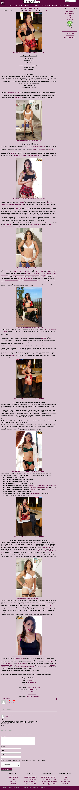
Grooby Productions (45, 547)
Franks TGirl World (42, 149)
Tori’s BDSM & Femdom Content (31, 10)
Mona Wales (21, 202)
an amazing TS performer (13, 92)
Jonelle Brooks (16, 275)
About (65, 777)
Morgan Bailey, (48, 550)
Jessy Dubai (43, 337)
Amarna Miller (49, 210)
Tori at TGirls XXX (32, 694)
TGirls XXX (50, 149)
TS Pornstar (36, 5)
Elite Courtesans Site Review (48, 779)
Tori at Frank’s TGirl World (34, 687)
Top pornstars (70, 35)
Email (3, 750)
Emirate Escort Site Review (48, 777)
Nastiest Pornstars (69, 37)
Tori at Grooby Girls (32, 689)
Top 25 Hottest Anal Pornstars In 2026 (48, 784)
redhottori (17, 10)
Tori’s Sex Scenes (50, 10)
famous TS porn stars (30, 273)
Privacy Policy (65, 783)
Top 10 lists (46, 5)
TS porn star (50, 605)
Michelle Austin (42, 602)
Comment (4, 736)
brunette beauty (20, 658)
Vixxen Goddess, (28, 275)
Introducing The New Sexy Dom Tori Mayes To (23, 155)
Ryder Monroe (35, 275)
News (15, 5)
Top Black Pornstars (30, 776)
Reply (55, 715)
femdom (42, 152)
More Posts (11, 702)
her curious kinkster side (16, 152)
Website (3, 754)
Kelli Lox (22, 204)
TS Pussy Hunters (37, 155)
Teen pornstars (70, 33)
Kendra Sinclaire (51, 273)
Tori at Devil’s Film (32, 682)
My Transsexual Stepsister (6, 665)
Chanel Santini (33, 666)
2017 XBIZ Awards (35, 224)
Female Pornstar (24, 5)
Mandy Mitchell (24, 666)
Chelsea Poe (38, 273)
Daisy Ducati (42, 210)
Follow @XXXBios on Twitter (69, 31)
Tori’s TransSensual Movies (32, 696)
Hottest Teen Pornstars (30, 777)
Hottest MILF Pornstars (30, 781)
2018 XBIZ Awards (19, 97)
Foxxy (4, 342)
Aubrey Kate (9, 204)
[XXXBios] (31, 1)
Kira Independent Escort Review (48, 781)
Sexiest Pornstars (31, 779)
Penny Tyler (43, 275)
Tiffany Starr (45, 273)
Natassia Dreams (16, 204)
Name (3, 746)
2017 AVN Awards (8, 224)
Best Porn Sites (57, 5)
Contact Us (68, 5)
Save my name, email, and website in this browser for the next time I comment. (23, 760)
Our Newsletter (65, 781)
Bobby (7, 716)
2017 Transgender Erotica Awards (25, 278)
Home (10, 5)
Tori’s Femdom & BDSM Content (30, 691)
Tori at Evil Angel (31, 684)
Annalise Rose (4, 275)
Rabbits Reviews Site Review (48, 776)
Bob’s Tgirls (35, 149)
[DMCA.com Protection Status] (70, 23)
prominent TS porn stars (38, 550)
